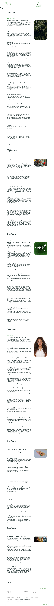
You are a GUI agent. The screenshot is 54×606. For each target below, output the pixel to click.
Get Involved (26, 591)
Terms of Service (27, 599)
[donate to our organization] (38, 4)
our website (26, 319)
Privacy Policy (21, 599)
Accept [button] (44, 604)
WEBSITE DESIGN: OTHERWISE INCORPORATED (32, 597)
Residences (26, 590)
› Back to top (9, 149)
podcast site (22, 319)
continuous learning (18, 197)
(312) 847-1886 (9, 591)
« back (8, 16)
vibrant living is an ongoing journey (12, 166)
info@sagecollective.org (11, 592)
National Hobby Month (15, 451)
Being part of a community (20, 211)
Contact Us (34, 592)
